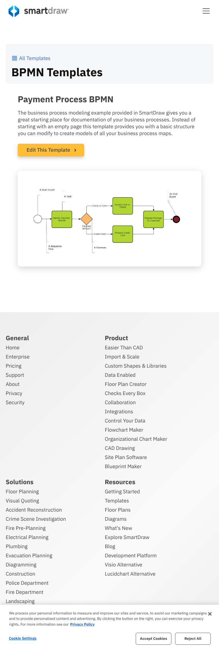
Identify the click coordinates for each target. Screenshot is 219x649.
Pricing (13, 365)
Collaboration (120, 402)
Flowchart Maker (124, 429)
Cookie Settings (22, 638)
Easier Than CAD (124, 347)
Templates (117, 500)
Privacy (14, 393)
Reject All (193, 638)
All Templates (34, 58)
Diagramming (21, 564)
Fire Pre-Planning (26, 528)
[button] (206, 11)
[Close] (210, 614)
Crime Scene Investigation (36, 519)
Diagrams (116, 519)
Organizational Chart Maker (136, 439)
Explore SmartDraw (127, 537)
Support (15, 375)
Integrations (119, 411)
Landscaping (20, 601)
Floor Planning (22, 491)
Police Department (27, 583)
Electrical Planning (27, 537)
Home (12, 347)
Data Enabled (120, 375)
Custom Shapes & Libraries (136, 365)
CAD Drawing (120, 448)
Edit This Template (48, 150)
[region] (109, 627)
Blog (110, 546)
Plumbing (16, 546)
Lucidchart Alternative (130, 573)
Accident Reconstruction (34, 509)
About (13, 384)
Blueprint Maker (123, 466)
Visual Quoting (22, 500)
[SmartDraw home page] (39, 11)
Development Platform (131, 555)
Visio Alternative (123, 564)
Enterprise (18, 356)
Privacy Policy (82, 624)
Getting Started (122, 491)
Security (15, 402)
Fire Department (24, 592)
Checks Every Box (125, 393)
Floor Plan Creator (126, 384)
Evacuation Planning (29, 555)
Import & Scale (122, 356)
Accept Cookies (153, 638)
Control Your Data (125, 420)
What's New (118, 528)
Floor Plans (118, 509)
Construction (20, 573)
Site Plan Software (126, 457)
